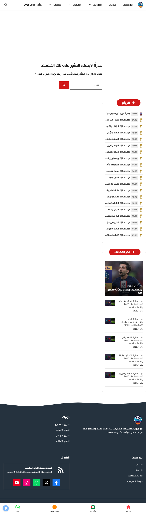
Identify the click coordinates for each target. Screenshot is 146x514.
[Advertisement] (73, 36)
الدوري (66, 425)
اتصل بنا (139, 470)
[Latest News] (92, 508)
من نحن (139, 465)
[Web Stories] (54, 508)
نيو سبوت (127, 5)
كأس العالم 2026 (33, 5)
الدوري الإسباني (62, 430)
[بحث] (64, 85)
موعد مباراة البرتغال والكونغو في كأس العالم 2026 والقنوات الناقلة (132, 322)
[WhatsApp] (17, 508)
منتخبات (57, 5)
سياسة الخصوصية (134, 481)
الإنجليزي (58, 425)
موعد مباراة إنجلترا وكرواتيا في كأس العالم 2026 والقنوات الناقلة (131, 304)
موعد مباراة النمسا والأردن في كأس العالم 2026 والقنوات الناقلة (131, 340)
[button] (6, 5)
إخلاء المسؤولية (135, 476)
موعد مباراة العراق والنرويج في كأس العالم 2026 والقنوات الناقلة (131, 377)
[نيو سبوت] (140, 5)
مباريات (112, 5)
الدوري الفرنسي (62, 436)
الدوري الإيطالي (62, 441)
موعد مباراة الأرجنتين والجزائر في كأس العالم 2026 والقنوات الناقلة (130, 358)
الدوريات (97, 5)
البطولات (77, 5)
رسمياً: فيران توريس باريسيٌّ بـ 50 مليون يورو (111, 114)
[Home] (128, 508)
